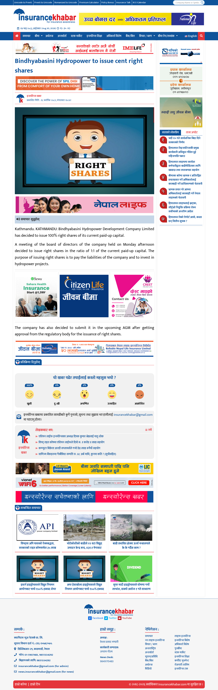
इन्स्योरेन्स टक (181, 669)
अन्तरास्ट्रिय (150, 648)
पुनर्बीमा (178, 648)
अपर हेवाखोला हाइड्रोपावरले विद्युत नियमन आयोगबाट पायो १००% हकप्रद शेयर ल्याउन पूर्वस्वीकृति (84, 589)
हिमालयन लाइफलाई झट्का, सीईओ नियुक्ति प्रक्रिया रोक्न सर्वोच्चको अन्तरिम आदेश (183, 207)
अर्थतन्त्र (49, 36)
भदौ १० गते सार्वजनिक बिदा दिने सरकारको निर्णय (184, 140)
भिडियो (148, 669)
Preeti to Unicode (43, 2)
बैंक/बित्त (130, 36)
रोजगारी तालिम (182, 665)
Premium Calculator (89, 2)
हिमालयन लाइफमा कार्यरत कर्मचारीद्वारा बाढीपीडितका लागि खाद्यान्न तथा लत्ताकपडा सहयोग (184, 166)
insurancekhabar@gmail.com (133, 414)
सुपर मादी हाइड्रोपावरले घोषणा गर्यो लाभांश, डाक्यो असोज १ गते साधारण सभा (131, 589)
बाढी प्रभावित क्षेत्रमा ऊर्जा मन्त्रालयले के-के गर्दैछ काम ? (131, 545)
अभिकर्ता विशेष (113, 36)
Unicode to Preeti (23, 2)
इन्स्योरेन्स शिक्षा (94, 36)
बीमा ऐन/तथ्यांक (166, 36)
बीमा (37, 36)
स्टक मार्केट (76, 36)
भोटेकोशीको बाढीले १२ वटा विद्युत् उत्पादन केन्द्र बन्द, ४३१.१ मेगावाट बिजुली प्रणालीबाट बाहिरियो (84, 548)
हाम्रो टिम (35, 684)
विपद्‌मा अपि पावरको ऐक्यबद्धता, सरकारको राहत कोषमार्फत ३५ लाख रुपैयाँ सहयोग (37, 548)
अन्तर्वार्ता (62, 36)
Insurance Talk (123, 2)
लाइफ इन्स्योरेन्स (183, 636)
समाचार (26, 36)
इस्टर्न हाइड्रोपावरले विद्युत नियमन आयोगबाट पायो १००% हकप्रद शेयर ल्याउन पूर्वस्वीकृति (37, 589)
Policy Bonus (107, 2)
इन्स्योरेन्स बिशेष (182, 640)
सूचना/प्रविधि (151, 656)
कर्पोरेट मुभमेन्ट (182, 660)
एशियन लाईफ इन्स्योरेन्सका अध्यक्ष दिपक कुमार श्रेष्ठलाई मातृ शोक (71, 436)
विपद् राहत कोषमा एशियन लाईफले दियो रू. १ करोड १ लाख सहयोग (71, 442)
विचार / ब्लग (145, 36)
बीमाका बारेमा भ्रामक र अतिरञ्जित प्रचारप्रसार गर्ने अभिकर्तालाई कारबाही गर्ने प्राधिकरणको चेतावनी (185, 179)
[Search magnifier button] (202, 2)
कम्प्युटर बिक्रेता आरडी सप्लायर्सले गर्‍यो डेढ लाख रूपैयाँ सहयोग (69, 448)
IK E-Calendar (139, 2)
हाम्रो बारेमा (21, 684)
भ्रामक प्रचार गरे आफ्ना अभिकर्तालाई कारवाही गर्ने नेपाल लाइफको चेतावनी (184, 193)
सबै (150, 430)
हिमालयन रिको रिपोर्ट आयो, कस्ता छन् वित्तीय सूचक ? (185, 219)
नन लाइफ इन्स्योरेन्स (155, 640)
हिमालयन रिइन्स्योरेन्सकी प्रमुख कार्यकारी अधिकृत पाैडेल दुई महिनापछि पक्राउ (184, 152)
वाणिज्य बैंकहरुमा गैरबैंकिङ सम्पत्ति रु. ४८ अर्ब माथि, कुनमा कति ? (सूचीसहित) (77, 454)
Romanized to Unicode (65, 2)
